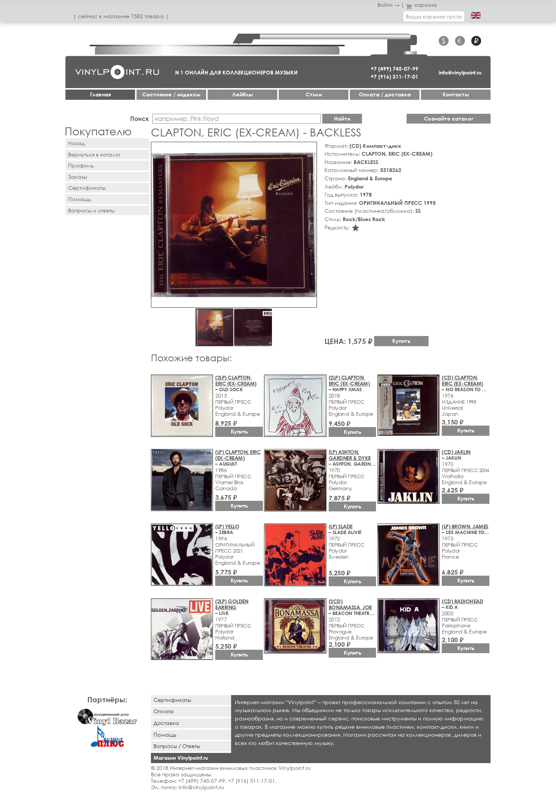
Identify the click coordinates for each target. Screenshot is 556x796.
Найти (342, 118)
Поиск (139, 118)
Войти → (388, 5)
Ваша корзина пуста (434, 16)
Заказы (77, 176)
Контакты (456, 94)
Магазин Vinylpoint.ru (181, 757)
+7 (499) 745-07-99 (394, 68)
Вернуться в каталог (94, 154)
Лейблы (242, 94)
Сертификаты (87, 187)
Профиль (81, 165)
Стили (314, 94)
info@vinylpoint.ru (460, 72)
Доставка (166, 723)
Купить (401, 341)
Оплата (164, 711)
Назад (76, 143)
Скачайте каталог (449, 118)
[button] (310, 149)
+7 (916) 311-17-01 (394, 76)
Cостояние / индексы (171, 94)
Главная (100, 94)
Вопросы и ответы (91, 210)
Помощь (79, 199)
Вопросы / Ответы (177, 746)
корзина (426, 5)
